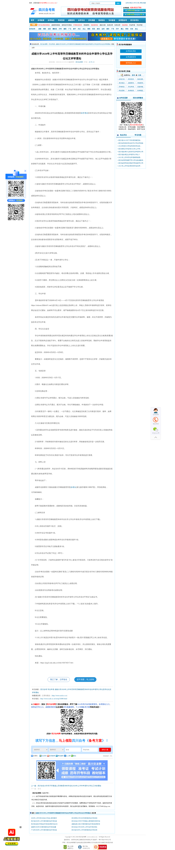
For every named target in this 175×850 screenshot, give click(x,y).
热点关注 (123, 135)
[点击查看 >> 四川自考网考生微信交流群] (16, 220)
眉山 (122, 29)
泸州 (60, 29)
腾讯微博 (60, 756)
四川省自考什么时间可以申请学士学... (131, 152)
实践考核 (140, 87)
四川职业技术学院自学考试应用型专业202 (44, 824)
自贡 (49, 29)
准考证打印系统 (67, 25)
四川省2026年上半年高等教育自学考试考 (84, 830)
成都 (39, 29)
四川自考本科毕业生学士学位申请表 (130, 143)
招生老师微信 (138, 98)
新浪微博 (52, 756)
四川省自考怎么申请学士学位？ (129, 154)
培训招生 (101, 20)
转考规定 (140, 90)
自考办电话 (129, 3)
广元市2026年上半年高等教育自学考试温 (44, 830)
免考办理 (110, 25)
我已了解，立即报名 (58, 679)
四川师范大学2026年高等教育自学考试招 (84, 818)
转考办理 (117, 25)
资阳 (88, 29)
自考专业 (81, 20)
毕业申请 (132, 25)
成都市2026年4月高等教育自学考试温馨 (43, 827)
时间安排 (131, 79)
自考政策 (41, 20)
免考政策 (131, 90)
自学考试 (84, 113)
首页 (32, 20)
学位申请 (139, 25)
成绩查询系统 (55, 25)
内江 (79, 29)
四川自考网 (43, 44)
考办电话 (122, 83)
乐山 (84, 29)
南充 (98, 29)
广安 (112, 29)
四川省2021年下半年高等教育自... (129, 140)
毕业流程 (122, 90)
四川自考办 (134, 20)
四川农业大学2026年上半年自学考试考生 (84, 827)
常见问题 (138, 135)
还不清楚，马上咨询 (85, 679)
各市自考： (32, 29)
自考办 (73, 487)
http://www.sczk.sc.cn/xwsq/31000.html (53, 699)
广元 (69, 29)
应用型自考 (123, 20)
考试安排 (61, 20)
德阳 (65, 29)
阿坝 (126, 29)
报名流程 (140, 79)
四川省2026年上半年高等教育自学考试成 (44, 821)
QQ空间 (44, 756)
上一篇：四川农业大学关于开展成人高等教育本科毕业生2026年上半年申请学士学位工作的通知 (66, 786)
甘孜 (131, 29)
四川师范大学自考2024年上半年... (129, 149)
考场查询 (86, 25)
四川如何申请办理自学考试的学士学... (131, 163)
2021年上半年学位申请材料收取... (129, 157)
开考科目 (122, 87)
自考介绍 (122, 79)
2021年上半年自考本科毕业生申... (129, 166)
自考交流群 (123, 98)
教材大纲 (102, 25)
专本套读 (111, 20)
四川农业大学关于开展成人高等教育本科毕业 (86, 821)
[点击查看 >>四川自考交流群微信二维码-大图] (131, 123)
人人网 (68, 756)
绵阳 (44, 29)
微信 (74, 756)
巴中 (117, 29)
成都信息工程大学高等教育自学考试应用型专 (86, 824)
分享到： (36, 756)
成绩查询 (71, 20)
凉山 (136, 29)
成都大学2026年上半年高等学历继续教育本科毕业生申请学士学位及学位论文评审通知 (83, 44)
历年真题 (91, 20)
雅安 (107, 29)
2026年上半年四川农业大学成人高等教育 (44, 818)
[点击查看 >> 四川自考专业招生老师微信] (16, 197)
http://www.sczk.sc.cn (59, 695)
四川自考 (43, 689)
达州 (103, 29)
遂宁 (74, 29)
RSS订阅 (137, 3)
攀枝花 (55, 29)
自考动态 (51, 20)
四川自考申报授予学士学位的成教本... (131, 160)
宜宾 (93, 29)
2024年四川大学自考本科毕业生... (129, 146)
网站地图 (143, 3)
